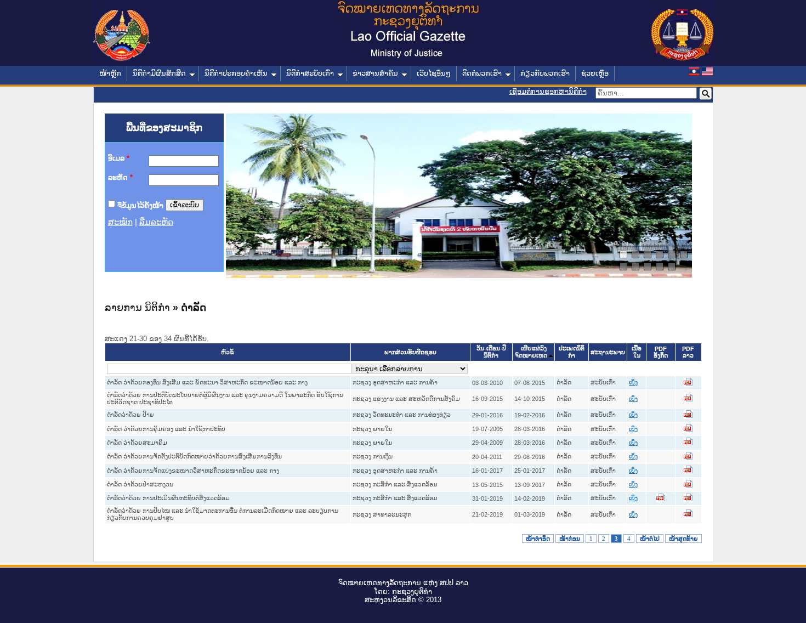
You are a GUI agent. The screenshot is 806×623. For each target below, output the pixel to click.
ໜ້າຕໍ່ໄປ (650, 538)
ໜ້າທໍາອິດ (538, 538)
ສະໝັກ (120, 222)
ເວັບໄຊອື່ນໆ (434, 73)
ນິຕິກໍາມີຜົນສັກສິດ (159, 73)
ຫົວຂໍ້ (227, 352)
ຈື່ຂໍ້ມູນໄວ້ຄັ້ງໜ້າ (140, 205)
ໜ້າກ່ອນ (569, 538)
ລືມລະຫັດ (156, 222)
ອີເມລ (118, 158)
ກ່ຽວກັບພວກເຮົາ (545, 73)
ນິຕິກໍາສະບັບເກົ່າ (310, 73)
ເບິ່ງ (633, 383)
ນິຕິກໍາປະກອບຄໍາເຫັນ (236, 73)
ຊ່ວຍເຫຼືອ (595, 73)
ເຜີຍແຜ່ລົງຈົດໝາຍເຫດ (531, 352)
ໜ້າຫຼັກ (110, 73)
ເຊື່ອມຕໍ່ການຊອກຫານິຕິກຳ (548, 91)
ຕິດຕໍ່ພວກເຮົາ (482, 73)
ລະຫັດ (120, 177)
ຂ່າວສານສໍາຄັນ (375, 73)
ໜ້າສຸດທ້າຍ (683, 538)
